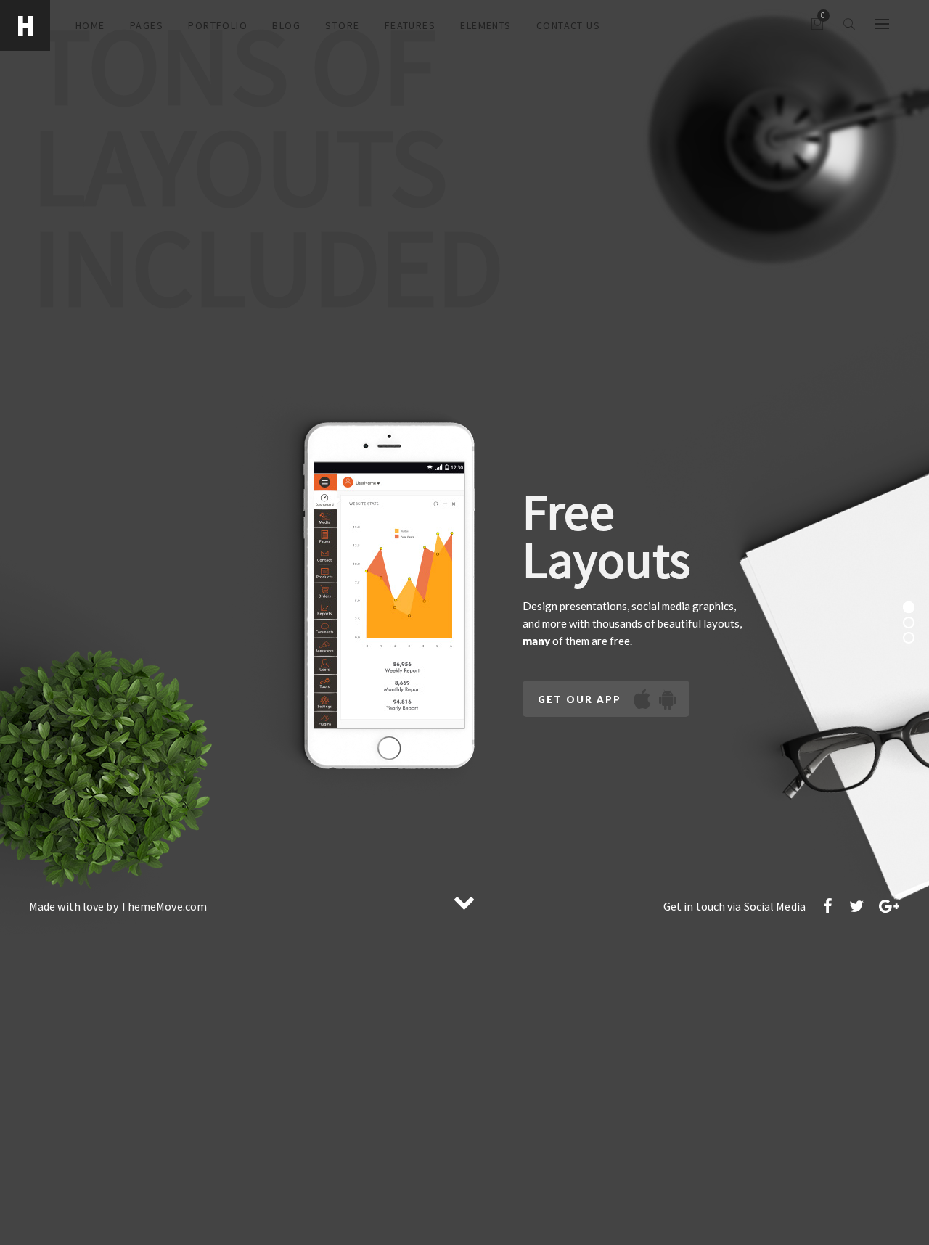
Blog (286, 25)
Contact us (568, 25)
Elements (485, 25)
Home (90, 25)
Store (342, 25)
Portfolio (217, 25)
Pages (146, 25)
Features (410, 25)
